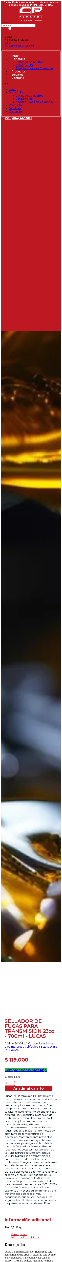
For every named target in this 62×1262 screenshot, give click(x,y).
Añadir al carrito (28, 1088)
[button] (31, 83)
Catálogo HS (24, 65)
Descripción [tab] (19, 1234)
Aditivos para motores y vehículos (29, 1045)
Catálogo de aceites (29, 62)
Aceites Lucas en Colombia (34, 68)
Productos (19, 71)
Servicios (17, 74)
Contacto (18, 77)
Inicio (15, 55)
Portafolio (18, 58)
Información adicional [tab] (25, 1237)
